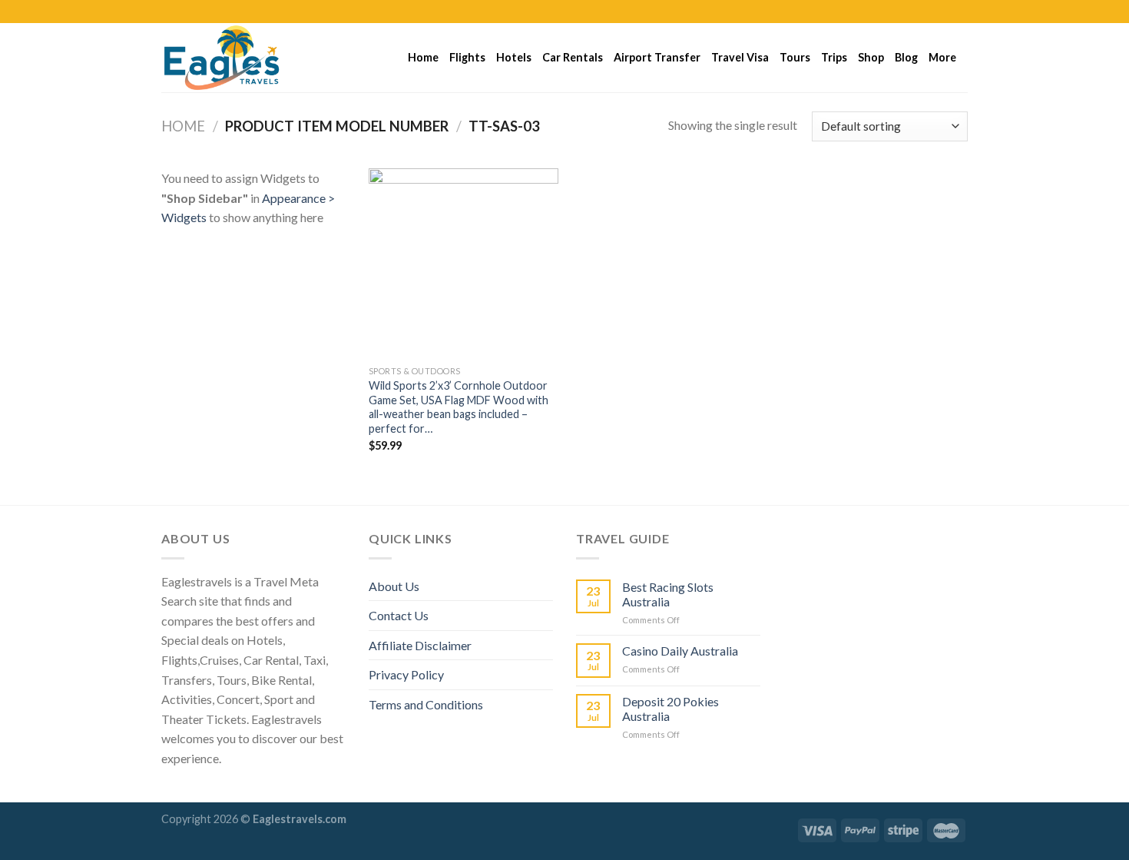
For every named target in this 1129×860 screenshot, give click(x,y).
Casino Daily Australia (680, 650)
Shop (871, 57)
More (942, 57)
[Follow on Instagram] (930, 11)
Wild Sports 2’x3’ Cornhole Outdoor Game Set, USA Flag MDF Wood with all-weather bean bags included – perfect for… (458, 407)
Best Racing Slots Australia (667, 594)
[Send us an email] (960, 11)
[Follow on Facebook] (916, 11)
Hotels (513, 57)
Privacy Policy (406, 674)
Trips (834, 57)
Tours (795, 57)
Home (423, 57)
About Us (394, 586)
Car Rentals (572, 57)
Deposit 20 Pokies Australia (670, 708)
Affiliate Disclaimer (420, 645)
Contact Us (399, 615)
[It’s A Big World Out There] (238, 57)
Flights (467, 57)
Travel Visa (740, 57)
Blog (906, 57)
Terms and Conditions (426, 704)
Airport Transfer (657, 57)
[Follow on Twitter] (945, 11)
